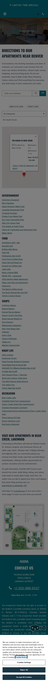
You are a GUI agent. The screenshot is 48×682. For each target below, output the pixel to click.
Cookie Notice (21, 657)
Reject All (24, 670)
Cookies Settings (24, 662)
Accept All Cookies (24, 677)
